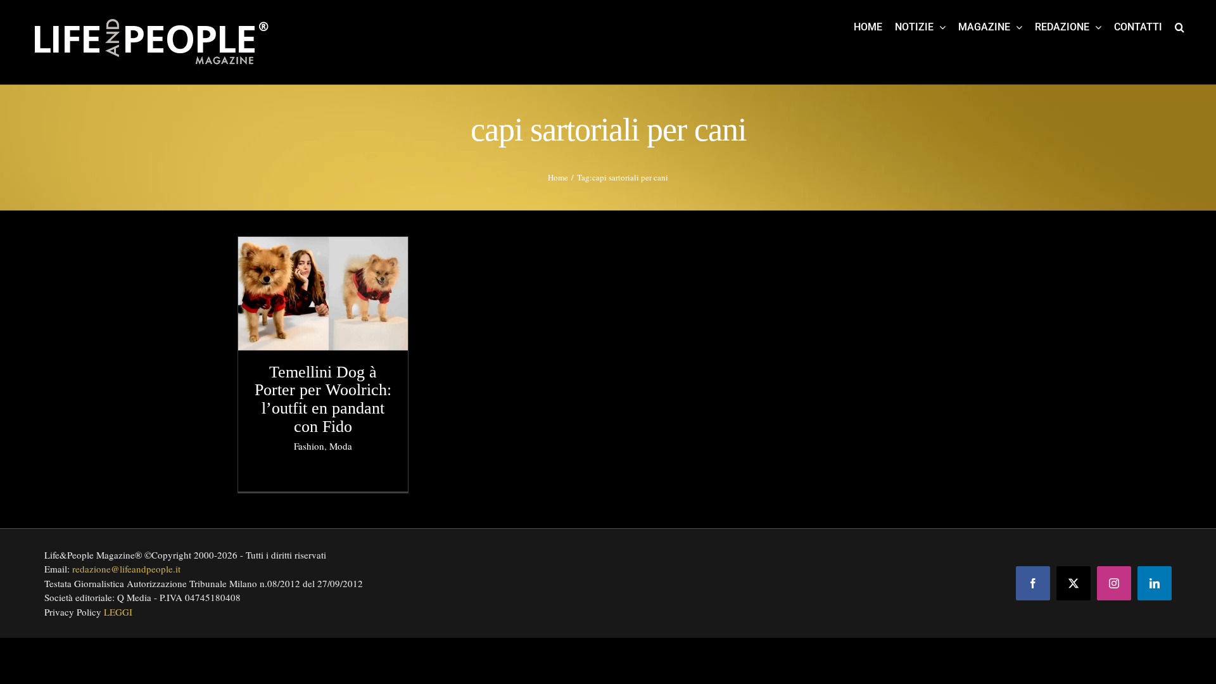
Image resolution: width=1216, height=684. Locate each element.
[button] (1179, 26)
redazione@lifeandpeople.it (126, 568)
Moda (340, 446)
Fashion (309, 446)
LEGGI (118, 611)
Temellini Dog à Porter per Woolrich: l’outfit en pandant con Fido (323, 399)
